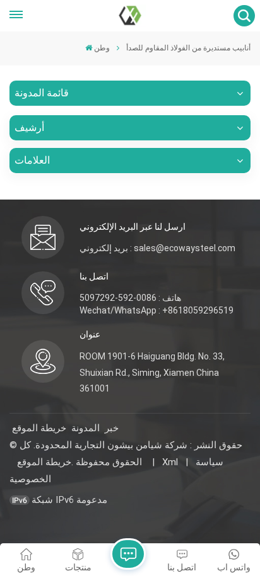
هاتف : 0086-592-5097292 (130, 298)
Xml (170, 462)
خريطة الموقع (39, 428)
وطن (102, 47)
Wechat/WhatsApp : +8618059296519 (156, 310)
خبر (112, 428)
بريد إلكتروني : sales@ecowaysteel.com (157, 248)
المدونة (85, 428)
